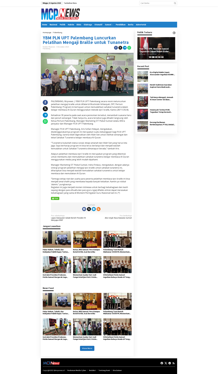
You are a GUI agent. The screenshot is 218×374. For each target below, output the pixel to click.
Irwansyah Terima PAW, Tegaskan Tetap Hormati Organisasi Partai (160, 111)
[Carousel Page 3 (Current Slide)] (156, 57)
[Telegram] (94, 209)
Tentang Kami (104, 370)
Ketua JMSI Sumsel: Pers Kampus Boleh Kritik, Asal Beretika (86, 251)
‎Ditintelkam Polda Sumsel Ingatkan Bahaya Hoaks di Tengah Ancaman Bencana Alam (117, 276)
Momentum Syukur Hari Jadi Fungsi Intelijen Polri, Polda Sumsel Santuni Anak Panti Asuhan (84, 276)
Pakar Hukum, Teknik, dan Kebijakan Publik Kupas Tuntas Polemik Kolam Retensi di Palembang (55, 251)
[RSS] (99, 209)
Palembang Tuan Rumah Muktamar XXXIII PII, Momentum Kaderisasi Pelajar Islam (116, 251)
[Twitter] (89, 209)
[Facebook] (84, 209)
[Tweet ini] (120, 48)
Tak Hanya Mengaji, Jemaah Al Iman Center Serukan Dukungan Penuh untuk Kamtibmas (161, 98)
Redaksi (92, 370)
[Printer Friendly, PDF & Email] (55, 198)
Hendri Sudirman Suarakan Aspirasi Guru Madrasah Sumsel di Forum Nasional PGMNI (161, 86)
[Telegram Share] (125, 48)
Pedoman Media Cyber (76, 370)
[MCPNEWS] (60, 14)
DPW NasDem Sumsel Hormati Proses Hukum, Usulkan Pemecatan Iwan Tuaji (156, 50)
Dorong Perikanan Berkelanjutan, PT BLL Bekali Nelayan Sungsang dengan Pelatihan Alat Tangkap (162, 123)
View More (87, 348)
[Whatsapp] (129, 48)
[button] (175, 3)
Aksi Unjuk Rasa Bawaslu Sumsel (118, 216)
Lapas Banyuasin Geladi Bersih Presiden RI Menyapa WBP (68, 217)
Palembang (46, 49)
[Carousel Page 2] (153, 57)
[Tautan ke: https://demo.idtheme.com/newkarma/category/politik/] (174, 32)
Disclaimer (117, 370)
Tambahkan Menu (70, 3)
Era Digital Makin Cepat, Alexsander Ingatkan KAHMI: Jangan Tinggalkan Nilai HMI (162, 73)
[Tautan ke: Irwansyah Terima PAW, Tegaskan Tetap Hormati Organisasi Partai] (142, 114)
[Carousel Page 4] (159, 57)
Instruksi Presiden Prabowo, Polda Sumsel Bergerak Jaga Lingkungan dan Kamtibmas (55, 276)
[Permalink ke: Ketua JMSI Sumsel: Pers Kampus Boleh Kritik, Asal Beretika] (87, 239)
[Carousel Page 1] (150, 57)
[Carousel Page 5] (162, 57)
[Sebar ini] (116, 48)
